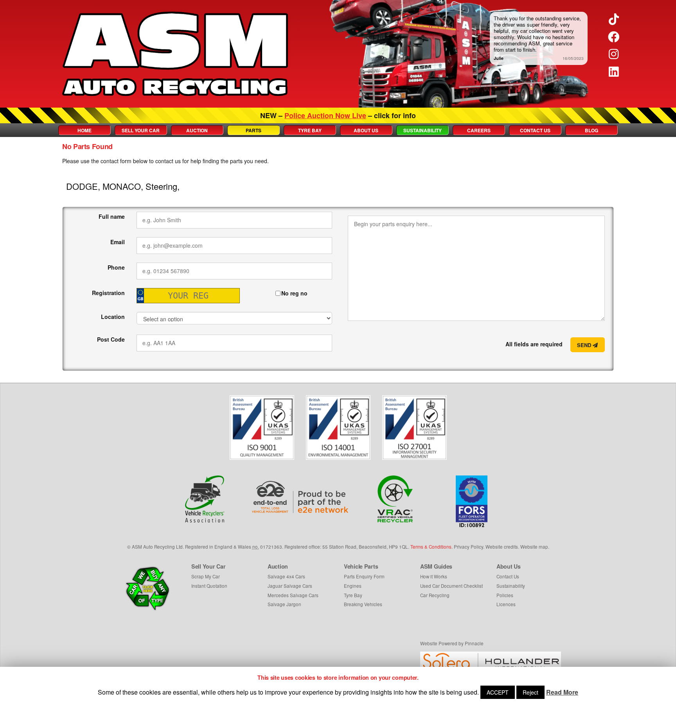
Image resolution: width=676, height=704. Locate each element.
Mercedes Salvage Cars (293, 595)
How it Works (433, 576)
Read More (562, 692)
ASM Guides (436, 566)
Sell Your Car (141, 130)
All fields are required (534, 344)
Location (113, 316)
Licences (506, 604)
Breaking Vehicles (363, 604)
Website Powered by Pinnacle (452, 643)
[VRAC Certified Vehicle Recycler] (395, 498)
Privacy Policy (468, 547)
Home (84, 130)
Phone (116, 267)
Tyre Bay (310, 130)
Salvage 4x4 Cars (286, 576)
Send (585, 345)
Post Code (111, 339)
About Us (366, 130)
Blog (591, 130)
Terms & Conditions (430, 547)
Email (117, 242)
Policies (504, 595)
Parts (253, 130)
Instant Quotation (209, 586)
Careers (479, 130)
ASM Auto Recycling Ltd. (158, 547)
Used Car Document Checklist (451, 586)
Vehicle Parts (361, 566)
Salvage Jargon (284, 604)
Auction (197, 130)
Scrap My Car (205, 576)
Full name (112, 216)
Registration (108, 293)
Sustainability (422, 130)
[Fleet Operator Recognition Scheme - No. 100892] (471, 501)
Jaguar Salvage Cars (290, 586)
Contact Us (535, 130)
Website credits (501, 547)
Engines (352, 586)
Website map (534, 547)
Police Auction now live (325, 115)
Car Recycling (434, 595)
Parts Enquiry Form (364, 576)
